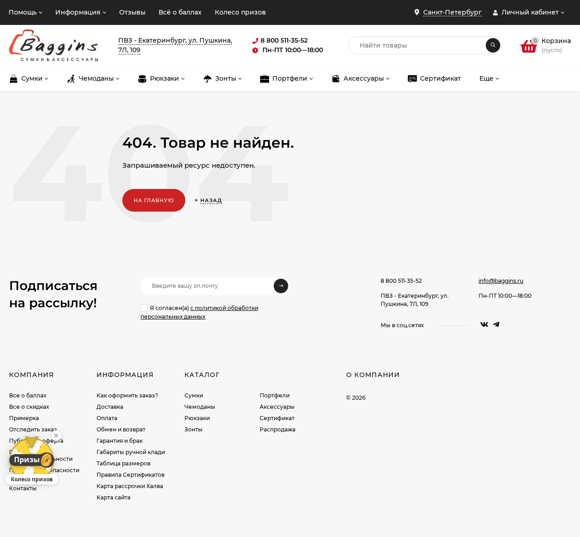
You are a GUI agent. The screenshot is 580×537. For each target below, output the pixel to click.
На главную (154, 200)
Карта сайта (113, 497)
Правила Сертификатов (130, 474)
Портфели (275, 395)
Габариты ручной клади (131, 452)
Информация (78, 12)
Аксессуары (277, 406)
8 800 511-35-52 (401, 280)
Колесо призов (240, 12)
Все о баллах (27, 395)
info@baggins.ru (500, 280)
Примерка (24, 418)
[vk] (484, 324)
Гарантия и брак (120, 440)
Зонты (193, 429)
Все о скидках (29, 406)
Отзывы (132, 12)
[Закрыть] (56, 435)
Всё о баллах (180, 12)
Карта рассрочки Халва (130, 486)
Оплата (107, 418)
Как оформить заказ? (127, 395)
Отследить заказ (33, 429)
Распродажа (277, 429)
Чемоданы (199, 406)
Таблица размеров (123, 463)
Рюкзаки (197, 418)
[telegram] (496, 324)
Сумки (193, 395)
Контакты (23, 488)
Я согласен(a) (199, 312)
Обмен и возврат (121, 429)
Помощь (23, 12)
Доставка (110, 406)
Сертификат (277, 418)
